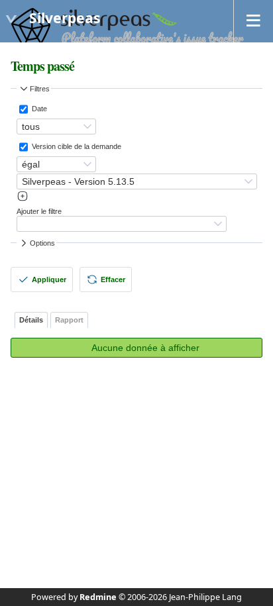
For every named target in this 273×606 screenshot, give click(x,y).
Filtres (40, 89)
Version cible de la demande (75, 146)
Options (42, 243)
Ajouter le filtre (39, 211)
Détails (31, 320)
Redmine (98, 597)
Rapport (69, 320)
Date (38, 109)
